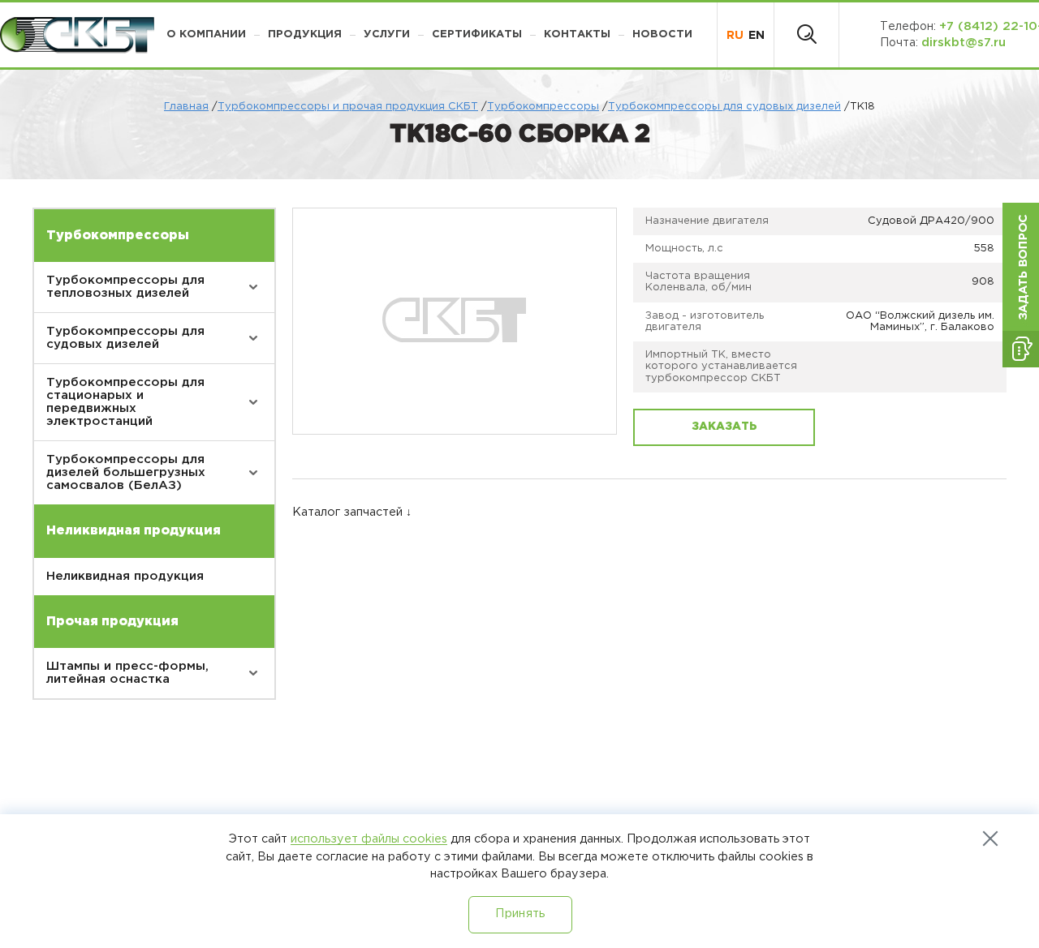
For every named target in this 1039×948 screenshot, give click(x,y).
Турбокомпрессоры (543, 106)
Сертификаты (477, 34)
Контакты (577, 34)
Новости (662, 34)
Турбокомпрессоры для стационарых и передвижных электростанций (125, 402)
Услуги (387, 34)
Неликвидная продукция (125, 576)
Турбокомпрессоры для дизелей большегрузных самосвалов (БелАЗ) (125, 472)
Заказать (724, 426)
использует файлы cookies (369, 839)
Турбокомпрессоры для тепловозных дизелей (125, 286)
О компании (206, 34)
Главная (186, 106)
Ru (735, 35)
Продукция (305, 34)
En (756, 35)
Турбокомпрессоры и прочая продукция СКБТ (348, 106)
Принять (520, 913)
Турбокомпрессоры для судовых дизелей (724, 106)
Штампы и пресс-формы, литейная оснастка (127, 672)
